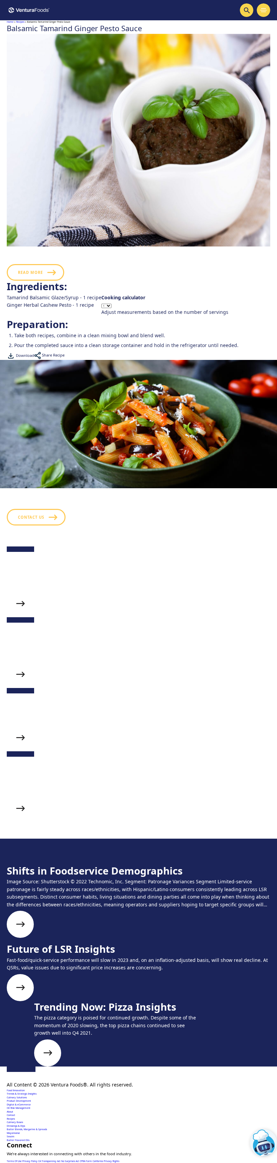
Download (24, 355)
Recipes (20, 21)
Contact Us (31, 517)
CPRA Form (86, 1161)
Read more (30, 272)
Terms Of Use (14, 1161)
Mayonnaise (13, 1133)
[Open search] (246, 10)
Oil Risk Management (18, 1108)
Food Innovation (16, 1090)
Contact (11, 1115)
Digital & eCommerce (19, 1104)
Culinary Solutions (17, 1097)
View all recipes (37, 864)
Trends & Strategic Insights (21, 1093)
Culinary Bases (15, 1122)
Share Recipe (53, 355)
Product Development (19, 1100)
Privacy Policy (30, 1161)
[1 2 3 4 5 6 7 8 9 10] (164, 306)
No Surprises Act (70, 1161)
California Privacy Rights (106, 1161)
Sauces (10, 1136)
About (10, 1111)
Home (10, 21)
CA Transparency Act (49, 1161)
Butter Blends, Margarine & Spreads (27, 1129)
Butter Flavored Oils (18, 1140)
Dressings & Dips (16, 1125)
